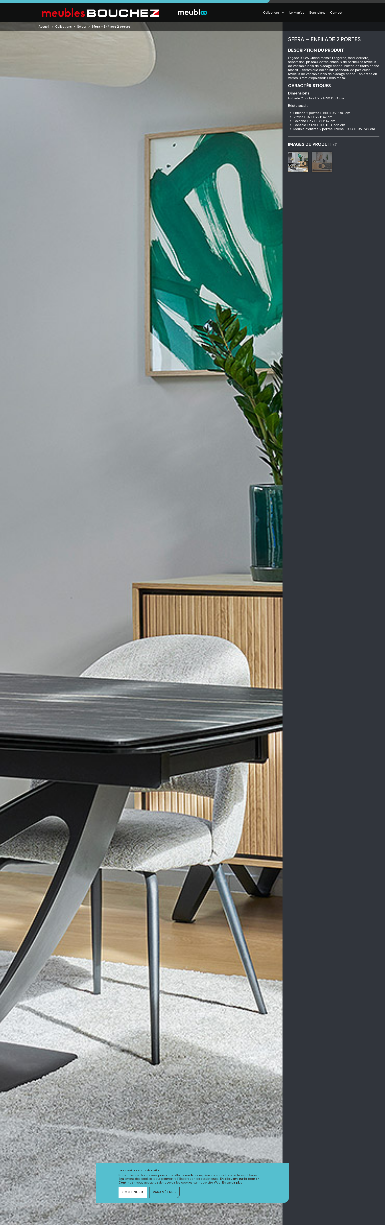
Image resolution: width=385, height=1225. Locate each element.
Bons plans (317, 12)
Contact (336, 12)
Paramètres (164, 1192)
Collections (271, 12)
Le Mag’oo (297, 12)
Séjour (81, 27)
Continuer (132, 1192)
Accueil (44, 27)
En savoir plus (232, 1182)
